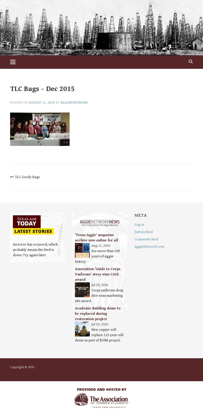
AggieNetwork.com (149, 247)
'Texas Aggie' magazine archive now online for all (96, 237)
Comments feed (146, 239)
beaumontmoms (74, 103)
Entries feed (143, 232)
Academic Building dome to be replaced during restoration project (98, 313)
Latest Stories (33, 231)
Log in (139, 225)
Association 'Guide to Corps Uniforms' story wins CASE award (97, 274)
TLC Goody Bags (27, 177)
